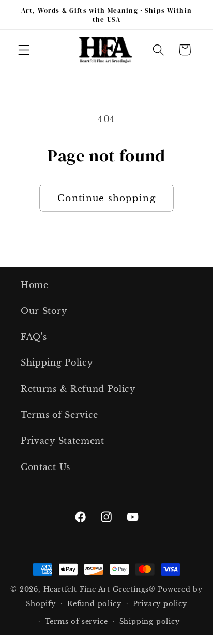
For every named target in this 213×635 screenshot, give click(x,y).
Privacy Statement (62, 440)
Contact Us (45, 467)
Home (35, 285)
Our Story (44, 311)
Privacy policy (160, 604)
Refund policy (94, 604)
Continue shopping (106, 198)
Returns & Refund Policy (78, 389)
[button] (24, 50)
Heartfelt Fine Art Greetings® (99, 589)
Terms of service (76, 621)
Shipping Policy (57, 362)
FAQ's (34, 336)
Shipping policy (149, 621)
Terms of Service (59, 415)
